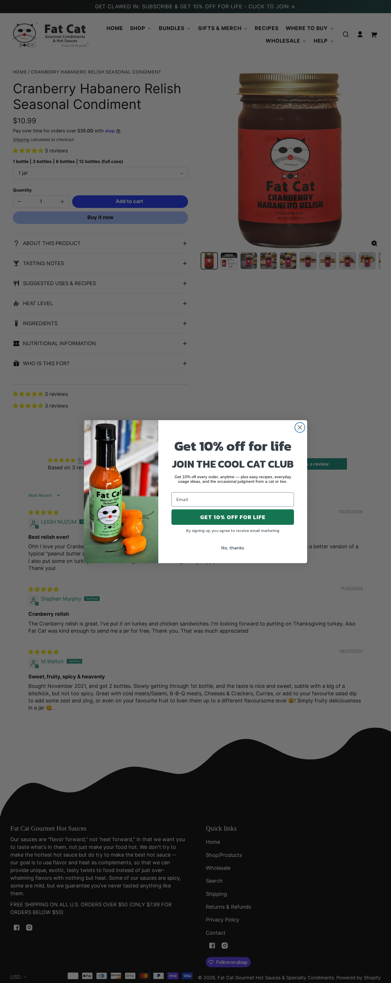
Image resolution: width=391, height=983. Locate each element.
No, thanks (232, 547)
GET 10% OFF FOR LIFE (233, 517)
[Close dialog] (300, 427)
